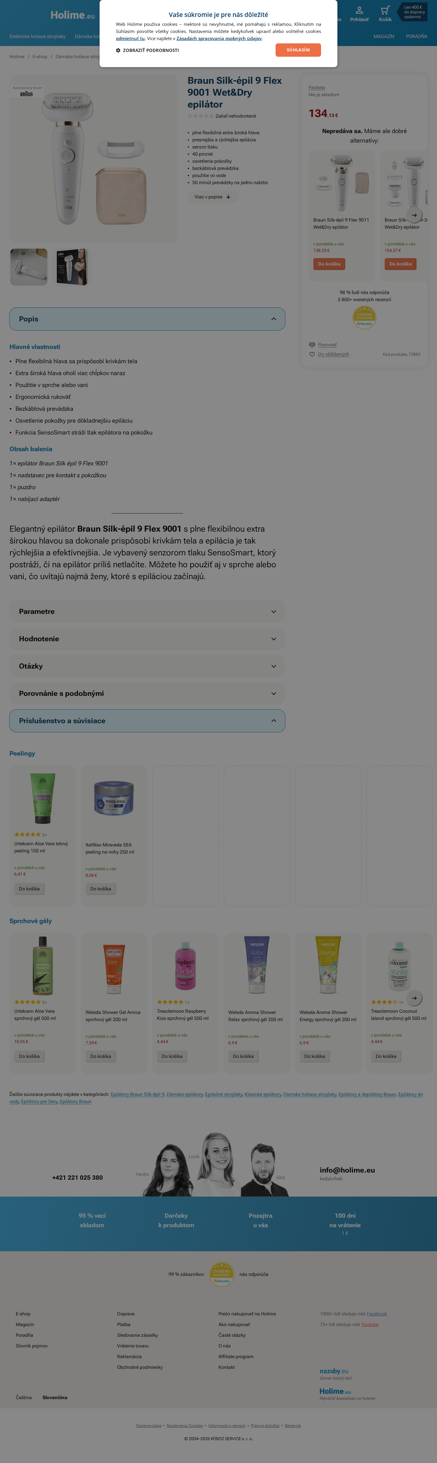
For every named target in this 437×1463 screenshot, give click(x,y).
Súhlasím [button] (298, 50)
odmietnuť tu (130, 38)
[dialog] (218, 33)
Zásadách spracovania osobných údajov (219, 38)
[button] (147, 50)
